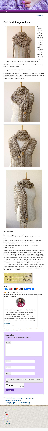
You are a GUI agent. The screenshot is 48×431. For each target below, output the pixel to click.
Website (7, 373)
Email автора (7, 323)
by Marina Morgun (13, 330)
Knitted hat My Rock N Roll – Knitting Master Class (18, 402)
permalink (23, 330)
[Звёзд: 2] (4, 292)
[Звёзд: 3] (5, 292)
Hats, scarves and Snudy (16, 328)
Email (8, 367)
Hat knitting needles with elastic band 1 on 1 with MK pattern (20, 398)
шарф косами (6, 330)
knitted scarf (33, 328)
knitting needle (27, 328)
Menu (6, 11)
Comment (8, 342)
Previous (39, 15)
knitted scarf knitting (39, 328)
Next (43, 15)
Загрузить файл (24, 380)
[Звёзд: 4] (6, 292)
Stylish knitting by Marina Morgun (14, 6)
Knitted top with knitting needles (13, 400)
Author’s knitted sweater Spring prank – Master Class (18, 404)
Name (8, 361)
